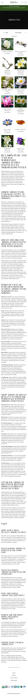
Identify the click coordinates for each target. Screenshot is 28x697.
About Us (14, 675)
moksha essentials (14, 667)
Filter (6, 32)
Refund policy (14, 680)
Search (14, 673)
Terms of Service (14, 678)
